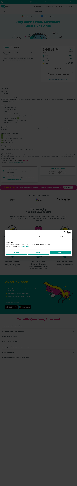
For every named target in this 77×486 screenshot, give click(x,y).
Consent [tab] (16, 236)
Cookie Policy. (25, 246)
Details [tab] (38, 236)
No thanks (16, 252)
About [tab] (61, 236)
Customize (37, 252)
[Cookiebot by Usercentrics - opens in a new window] (64, 232)
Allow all (60, 252)
